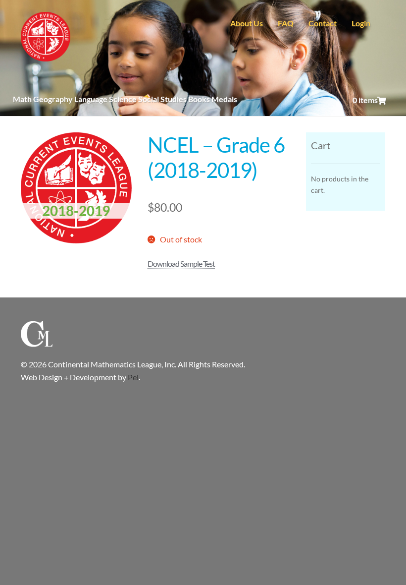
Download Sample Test (181, 263)
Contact (322, 23)
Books (199, 99)
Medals (224, 99)
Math (22, 99)
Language (90, 99)
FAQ (286, 23)
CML (45, 36)
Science (123, 99)
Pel (133, 377)
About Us (246, 23)
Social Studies (162, 99)
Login (361, 23)
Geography (53, 99)
